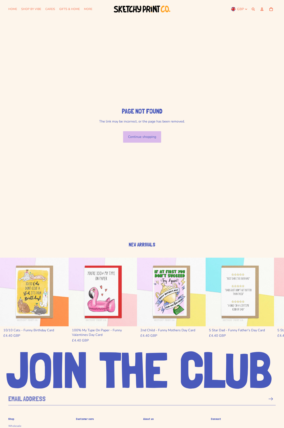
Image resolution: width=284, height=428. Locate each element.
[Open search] (253, 9)
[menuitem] (88, 9)
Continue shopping (142, 137)
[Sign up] (271, 399)
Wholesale (14, 426)
